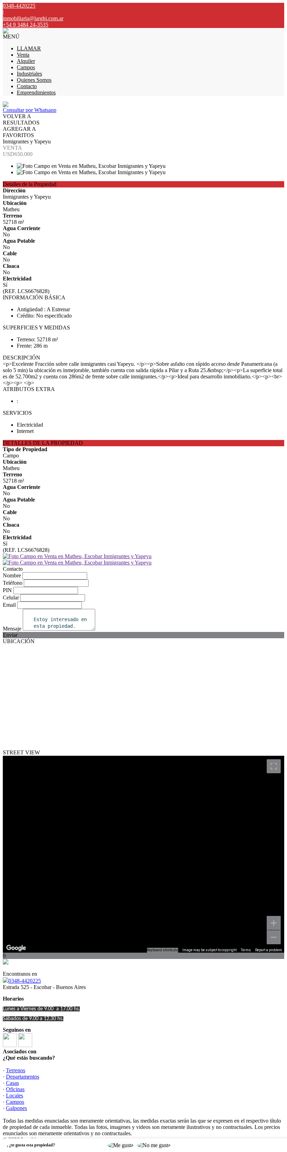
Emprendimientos (36, 92)
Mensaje (12, 629)
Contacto (27, 86)
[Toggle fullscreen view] (274, 766)
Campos (26, 67)
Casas (12, 1083)
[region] (143, 854)
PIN (7, 590)
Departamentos (22, 1077)
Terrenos (15, 1070)
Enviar (10, 635)
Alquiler (26, 61)
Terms (246, 950)
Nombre (12, 575)
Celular (11, 597)
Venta (23, 55)
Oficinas (15, 1089)
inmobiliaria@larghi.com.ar (33, 18)
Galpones (16, 1108)
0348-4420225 (24, 981)
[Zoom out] (274, 937)
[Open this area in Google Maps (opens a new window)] (16, 948)
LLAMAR (29, 48)
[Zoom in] (274, 923)
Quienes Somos (34, 80)
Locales (14, 1095)
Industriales (29, 74)
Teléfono (12, 583)
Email (9, 605)
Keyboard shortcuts (162, 950)
